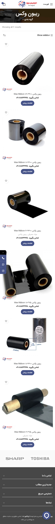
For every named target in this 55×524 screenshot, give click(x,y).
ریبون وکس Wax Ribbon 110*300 (27, 363)
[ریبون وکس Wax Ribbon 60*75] (27, 403)
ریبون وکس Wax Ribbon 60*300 (27, 230)
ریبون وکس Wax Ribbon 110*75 (27, 302)
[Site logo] (27, 4)
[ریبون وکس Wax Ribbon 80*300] (27, 134)
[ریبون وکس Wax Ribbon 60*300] (27, 202)
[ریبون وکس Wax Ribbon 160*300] (27, 66)
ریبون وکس (22, 234)
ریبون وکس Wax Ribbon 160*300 (27, 94)
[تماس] (3, 258)
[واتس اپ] (3, 264)
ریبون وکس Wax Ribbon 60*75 (27, 432)
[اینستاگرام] (3, 270)
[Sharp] (15, 459)
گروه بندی (28, 19)
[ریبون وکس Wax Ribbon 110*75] (27, 274)
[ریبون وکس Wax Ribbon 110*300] (27, 339)
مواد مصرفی (32, 234)
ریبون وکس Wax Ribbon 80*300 (27, 162)
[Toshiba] (40, 459)
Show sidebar (43, 35)
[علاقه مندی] (6, 44)
